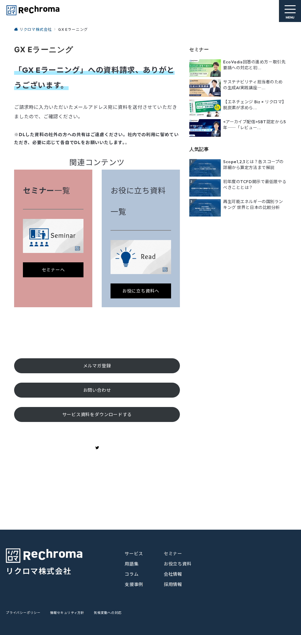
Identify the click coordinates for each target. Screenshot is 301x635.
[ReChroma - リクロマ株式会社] (32, 10)
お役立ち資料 (178, 564)
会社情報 (173, 574)
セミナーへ (53, 270)
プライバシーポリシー (23, 613)
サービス (134, 553)
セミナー (173, 553)
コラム (131, 574)
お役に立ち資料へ (140, 291)
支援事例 (134, 584)
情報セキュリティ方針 (67, 613)
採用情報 (173, 584)
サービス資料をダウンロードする (97, 414)
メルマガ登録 (97, 366)
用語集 (131, 564)
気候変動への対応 (107, 613)
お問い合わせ (97, 390)
